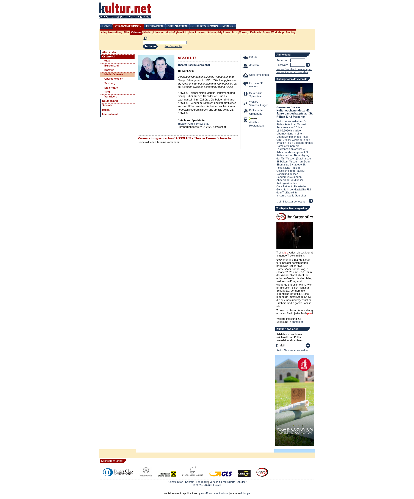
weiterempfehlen (259, 74)
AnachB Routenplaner (252, 124)
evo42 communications (214, 493)
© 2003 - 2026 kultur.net (207, 485)
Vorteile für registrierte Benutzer (228, 482)
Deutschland (110, 100)
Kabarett (136, 32)
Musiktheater (197, 32)
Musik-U (182, 32)
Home (106, 26)
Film (126, 32)
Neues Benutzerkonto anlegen (294, 69)
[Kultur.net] (125, 18)
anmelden (298, 321)
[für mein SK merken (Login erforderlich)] (245, 84)
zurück (253, 57)
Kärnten (109, 69)
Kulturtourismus (205, 26)
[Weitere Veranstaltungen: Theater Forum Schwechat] (245, 103)
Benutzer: (282, 60)
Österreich (108, 56)
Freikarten (154, 26)
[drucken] (245, 66)
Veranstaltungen (128, 26)
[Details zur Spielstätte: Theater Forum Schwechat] (245, 94)
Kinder (147, 32)
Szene (226, 32)
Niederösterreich (114, 74)
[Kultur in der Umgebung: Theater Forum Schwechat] (245, 111)
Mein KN (228, 26)
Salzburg (109, 83)
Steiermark (111, 87)
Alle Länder (109, 52)
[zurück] (245, 58)
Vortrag (243, 32)
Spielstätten (177, 26)
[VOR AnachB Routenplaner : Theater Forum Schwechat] (245, 120)
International (110, 114)
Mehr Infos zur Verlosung (291, 201)
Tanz (234, 32)
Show (266, 32)
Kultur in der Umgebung (256, 112)
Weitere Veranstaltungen (258, 103)
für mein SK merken (256, 85)
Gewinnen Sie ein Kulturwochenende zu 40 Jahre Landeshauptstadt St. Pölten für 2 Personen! (294, 112)
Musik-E (171, 32)
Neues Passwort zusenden (292, 72)
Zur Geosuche (173, 46)
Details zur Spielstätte (255, 95)
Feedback (202, 482)
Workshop (277, 32)
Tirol (107, 92)
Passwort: (282, 64)
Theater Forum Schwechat (194, 64)
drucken (254, 65)
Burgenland (111, 65)
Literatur (158, 32)
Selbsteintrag (175, 482)
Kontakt (189, 482)
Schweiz (107, 105)
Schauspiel (214, 32)
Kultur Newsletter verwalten (292, 350)
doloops (245, 493)
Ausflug (290, 32)
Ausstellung (114, 32)
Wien (107, 61)
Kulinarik (255, 32)
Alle (103, 32)
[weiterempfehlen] (245, 76)
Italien (106, 109)
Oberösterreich (113, 78)
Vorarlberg (110, 96)
